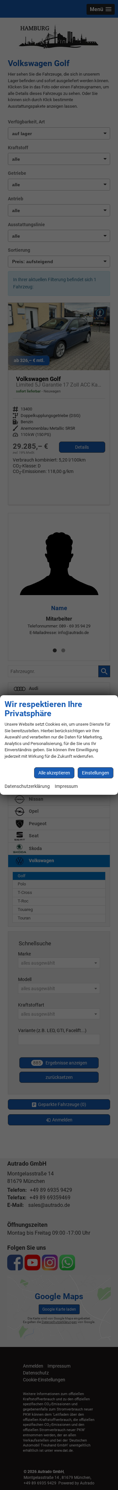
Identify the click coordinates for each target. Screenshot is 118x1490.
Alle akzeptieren (54, 772)
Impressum (66, 786)
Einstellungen (95, 772)
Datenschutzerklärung (27, 786)
